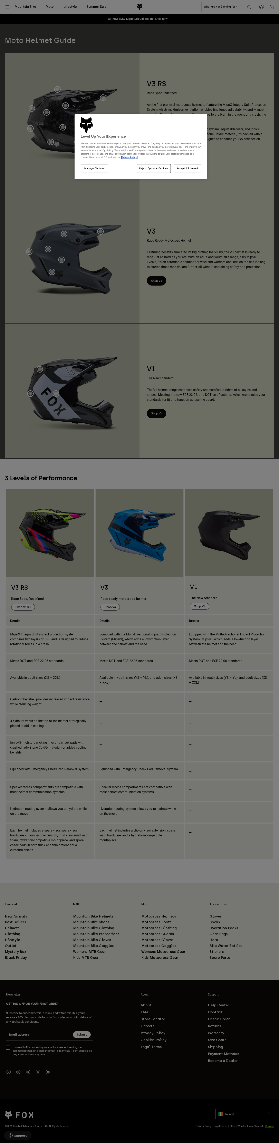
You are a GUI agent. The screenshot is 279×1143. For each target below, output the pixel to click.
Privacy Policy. (129, 157)
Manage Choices (94, 168)
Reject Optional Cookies (154, 168)
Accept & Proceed (187, 168)
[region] (141, 146)
